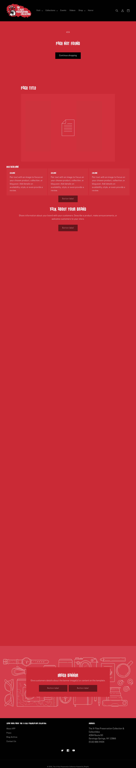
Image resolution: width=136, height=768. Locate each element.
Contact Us (11, 741)
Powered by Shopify (82, 766)
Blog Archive (11, 737)
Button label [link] (68, 199)
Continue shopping (68, 56)
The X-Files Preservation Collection (64, 766)
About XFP (10, 729)
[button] (39, 10)
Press (8, 733)
